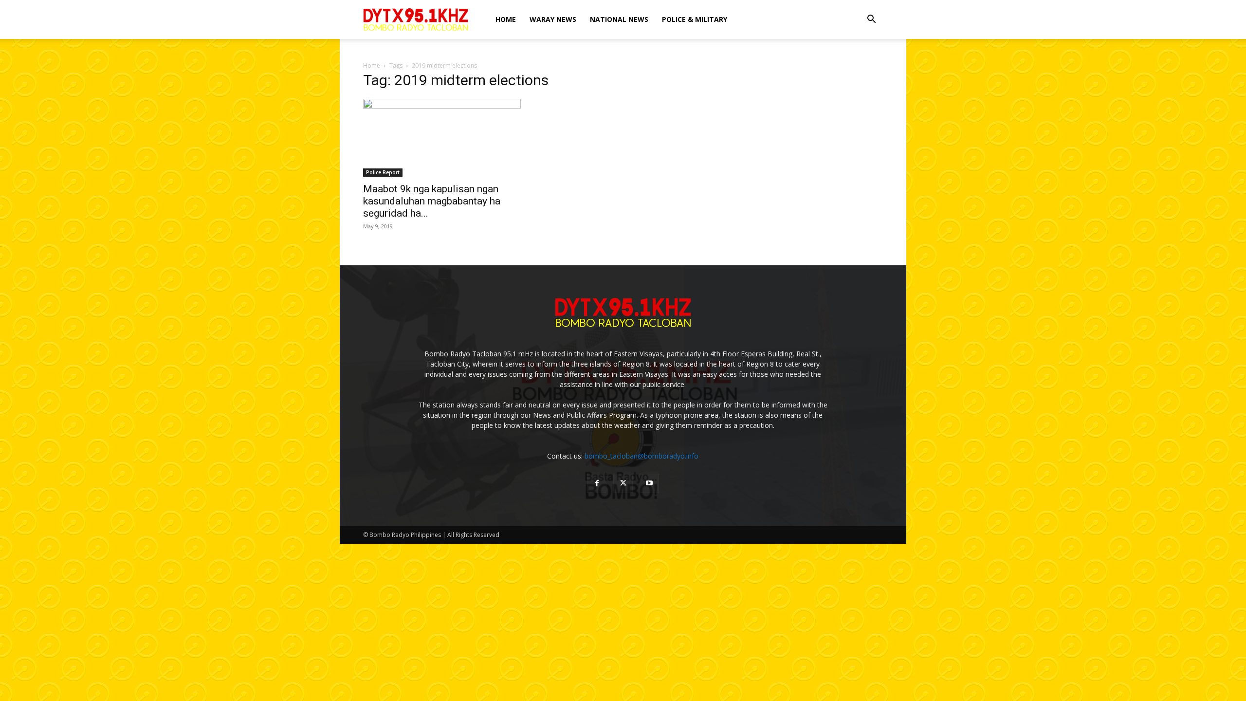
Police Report (383, 172)
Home (371, 65)
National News (619, 19)
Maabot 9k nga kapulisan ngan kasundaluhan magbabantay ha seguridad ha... (431, 201)
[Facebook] (596, 483)
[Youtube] (649, 483)
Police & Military (694, 19)
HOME (505, 19)
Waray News (553, 19)
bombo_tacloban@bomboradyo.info (641, 456)
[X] (623, 483)
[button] (871, 20)
